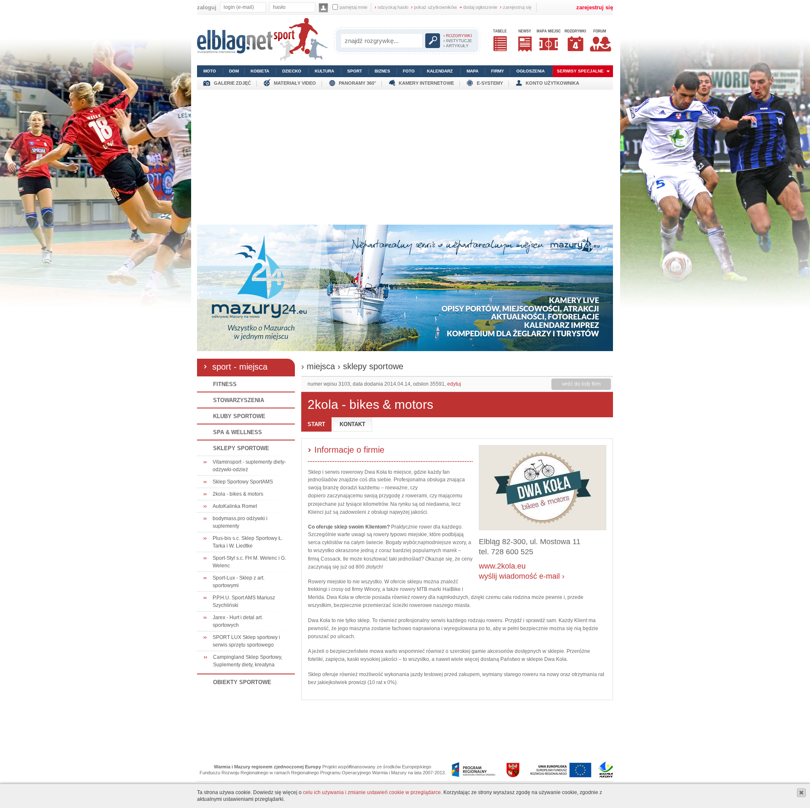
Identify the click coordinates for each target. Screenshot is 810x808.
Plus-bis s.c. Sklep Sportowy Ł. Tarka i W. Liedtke (248, 542)
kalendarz (440, 71)
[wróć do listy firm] (581, 384)
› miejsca (318, 366)
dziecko (291, 71)
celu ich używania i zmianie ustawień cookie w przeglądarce (372, 792)
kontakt (352, 424)
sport (354, 71)
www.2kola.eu (502, 566)
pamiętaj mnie (353, 7)
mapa (472, 71)
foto (409, 71)
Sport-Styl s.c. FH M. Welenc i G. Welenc (249, 562)
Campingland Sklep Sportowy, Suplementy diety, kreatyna (247, 661)
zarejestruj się (516, 7)
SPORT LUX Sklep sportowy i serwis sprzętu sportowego (246, 641)
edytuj (454, 384)
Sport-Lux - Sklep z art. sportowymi (239, 581)
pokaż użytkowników (434, 7)
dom (234, 71)
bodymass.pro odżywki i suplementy (240, 522)
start (316, 424)
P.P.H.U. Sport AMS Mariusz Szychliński (244, 601)
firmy (497, 71)
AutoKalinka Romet (235, 506)
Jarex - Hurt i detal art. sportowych (238, 621)
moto (209, 71)
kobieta (260, 71)
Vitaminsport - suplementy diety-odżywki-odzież (249, 465)
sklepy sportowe (373, 366)
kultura (324, 71)
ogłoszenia (530, 71)
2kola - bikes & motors (238, 494)
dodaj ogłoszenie (478, 7)
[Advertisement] (405, 155)
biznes (382, 71)
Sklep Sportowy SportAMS (243, 482)
